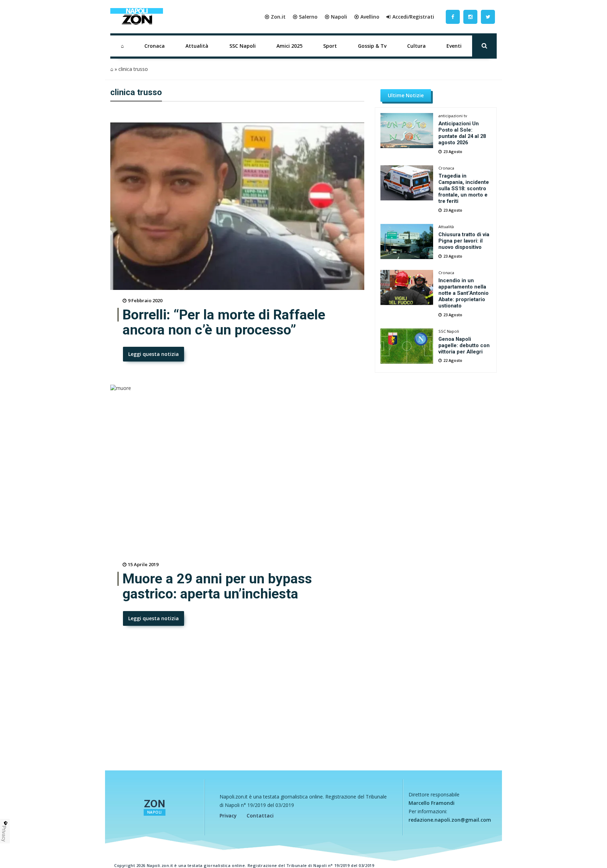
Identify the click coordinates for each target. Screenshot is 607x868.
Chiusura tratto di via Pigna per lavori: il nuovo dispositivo (463, 240)
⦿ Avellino (366, 16)
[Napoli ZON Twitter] (488, 16)
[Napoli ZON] (136, 17)
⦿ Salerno (305, 16)
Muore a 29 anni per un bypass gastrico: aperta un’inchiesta (217, 586)
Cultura (416, 45)
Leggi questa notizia (153, 354)
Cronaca (154, 45)
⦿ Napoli (336, 16)
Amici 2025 (289, 45)
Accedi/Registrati (413, 16)
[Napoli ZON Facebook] (453, 16)
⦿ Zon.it (275, 16)
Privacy (228, 815)
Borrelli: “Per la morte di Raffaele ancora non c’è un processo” (224, 322)
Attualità (196, 45)
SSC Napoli (242, 45)
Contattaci (260, 815)
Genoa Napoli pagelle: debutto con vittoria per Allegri (464, 345)
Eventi (454, 45)
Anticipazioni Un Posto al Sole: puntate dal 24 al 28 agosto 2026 (462, 133)
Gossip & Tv (372, 45)
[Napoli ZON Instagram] (470, 16)
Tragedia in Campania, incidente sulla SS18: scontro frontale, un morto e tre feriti (463, 188)
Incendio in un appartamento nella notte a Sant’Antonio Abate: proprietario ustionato (463, 293)
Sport (330, 45)
